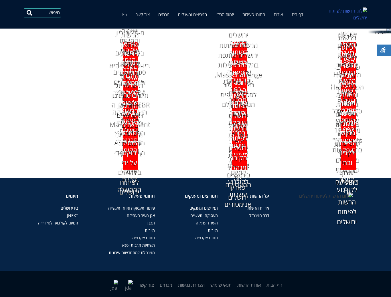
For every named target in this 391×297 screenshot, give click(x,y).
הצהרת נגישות (191, 285)
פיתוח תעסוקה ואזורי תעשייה (131, 208)
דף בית (297, 14)
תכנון (151, 223)
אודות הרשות (258, 208)
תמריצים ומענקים (192, 14)
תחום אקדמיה (206, 237)
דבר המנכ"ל (259, 215)
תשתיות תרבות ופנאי (138, 245)
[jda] (29, 12)
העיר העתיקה (207, 223)
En (124, 14)
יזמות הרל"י (225, 14)
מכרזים (163, 14)
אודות (278, 14)
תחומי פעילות (253, 14)
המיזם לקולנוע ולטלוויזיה (58, 223)
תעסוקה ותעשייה (204, 215)
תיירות (213, 230)
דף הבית (274, 285)
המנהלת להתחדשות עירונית (132, 252)
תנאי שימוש (221, 285)
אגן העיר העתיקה (141, 215)
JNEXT (72, 215)
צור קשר (143, 14)
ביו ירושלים (69, 208)
